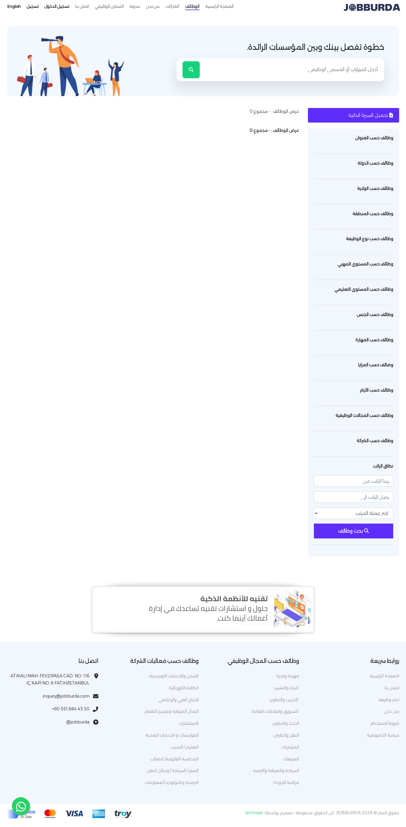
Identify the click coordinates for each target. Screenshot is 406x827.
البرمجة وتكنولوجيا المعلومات (171, 782)
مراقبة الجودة (286, 782)
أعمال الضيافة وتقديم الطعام (171, 711)
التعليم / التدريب (184, 747)
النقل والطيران (286, 735)
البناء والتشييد (286, 687)
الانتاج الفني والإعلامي (178, 699)
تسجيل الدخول (57, 6)
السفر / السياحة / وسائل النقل (173, 770)
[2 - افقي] (203, 626)
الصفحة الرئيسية (219, 6)
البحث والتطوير (286, 723)
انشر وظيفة (388, 699)
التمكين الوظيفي (109, 6)
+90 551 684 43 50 (70, 709)
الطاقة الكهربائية (184, 687)
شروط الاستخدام (384, 723)
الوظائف (192, 6)
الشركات (172, 6)
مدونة (135, 6)
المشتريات (290, 747)
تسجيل (33, 6)
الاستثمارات (189, 723)
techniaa (254, 812)
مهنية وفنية (287, 676)
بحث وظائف (351, 531)
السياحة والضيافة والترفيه (276, 770)
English (14, 6)
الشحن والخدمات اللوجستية (174, 676)
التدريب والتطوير (284, 699)
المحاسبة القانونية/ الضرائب (174, 759)
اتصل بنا (82, 6)
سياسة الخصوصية (383, 735)
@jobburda (77, 722)
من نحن (153, 6)
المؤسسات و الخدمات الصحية (172, 735)
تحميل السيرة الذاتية (368, 115)
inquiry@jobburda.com (66, 696)
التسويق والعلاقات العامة (275, 711)
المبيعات (291, 759)
